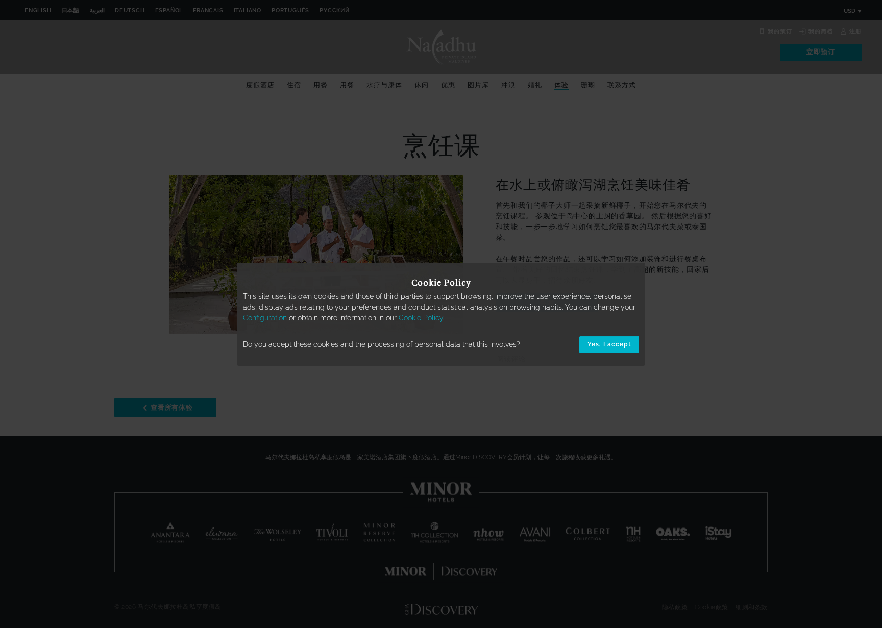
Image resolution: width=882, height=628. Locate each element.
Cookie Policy (421, 318)
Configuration (265, 318)
